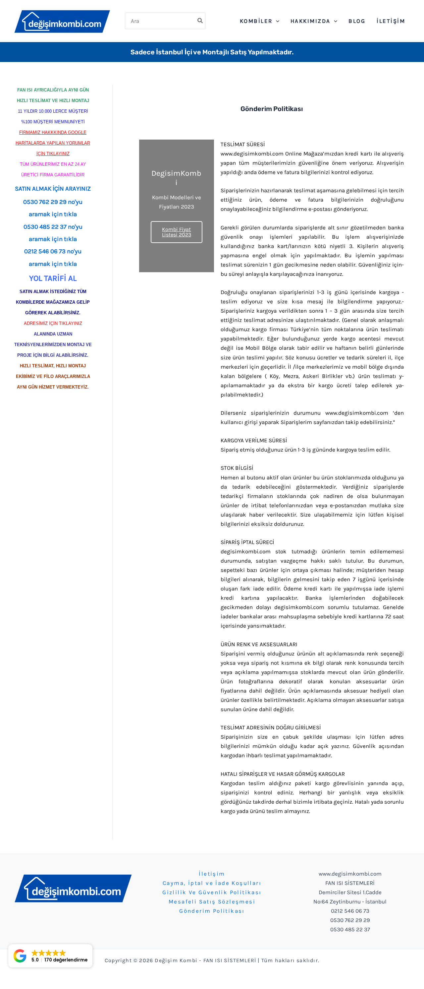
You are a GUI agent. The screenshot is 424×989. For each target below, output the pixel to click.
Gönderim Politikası (212, 910)
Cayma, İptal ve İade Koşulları (212, 883)
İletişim (212, 873)
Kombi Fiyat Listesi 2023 (176, 232)
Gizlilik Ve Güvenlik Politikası (211, 892)
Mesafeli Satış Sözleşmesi (212, 901)
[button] (50, 955)
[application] (276, 20)
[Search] (200, 21)
